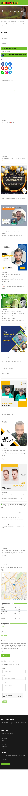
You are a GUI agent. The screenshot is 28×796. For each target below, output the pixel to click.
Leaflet (11, 599)
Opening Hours (6, 40)
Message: (4, 682)
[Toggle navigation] (25, 3)
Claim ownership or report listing (9, 48)
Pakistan (7, 15)
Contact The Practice (7, 46)
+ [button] (2, 574)
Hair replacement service (8, 80)
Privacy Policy (5, 738)
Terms (3, 735)
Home (2, 15)
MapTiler (14, 599)
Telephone (5, 38)
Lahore (12, 15)
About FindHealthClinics (7, 733)
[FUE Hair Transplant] (14, 584)
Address (5, 35)
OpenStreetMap (19, 599)
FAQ (3, 740)
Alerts (4, 43)
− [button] (2, 576)
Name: (3, 668)
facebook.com (4, 635)
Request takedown (7, 51)
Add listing (4, 746)
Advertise (4, 744)
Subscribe (5, 655)
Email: (3, 675)
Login (3, 749)
